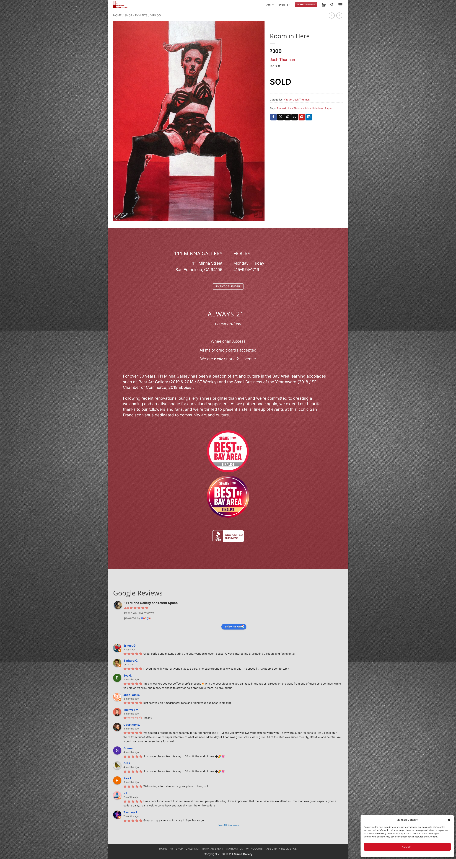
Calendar (193, 848)
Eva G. (127, 675)
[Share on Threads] (287, 117)
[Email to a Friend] (294, 117)
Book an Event (212, 848)
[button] (449, 820)
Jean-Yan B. (131, 695)
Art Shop (176, 848)
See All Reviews (228, 825)
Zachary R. (130, 812)
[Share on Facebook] (273, 117)
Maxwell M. (131, 709)
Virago (155, 15)
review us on (232, 626)
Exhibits (141, 15)
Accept (407, 846)
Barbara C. (130, 660)
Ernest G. (129, 645)
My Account (255, 848)
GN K (126, 763)
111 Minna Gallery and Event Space (151, 603)
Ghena (128, 748)
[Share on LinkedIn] (308, 117)
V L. (126, 793)
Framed (281, 108)
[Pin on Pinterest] (302, 117)
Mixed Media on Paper (318, 108)
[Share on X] (280, 117)
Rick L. (128, 778)
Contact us (234, 848)
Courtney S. (131, 724)
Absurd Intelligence (281, 848)
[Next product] (332, 15)
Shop (128, 15)
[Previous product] (339, 15)
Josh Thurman (282, 59)
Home (117, 15)
